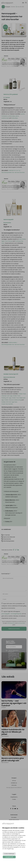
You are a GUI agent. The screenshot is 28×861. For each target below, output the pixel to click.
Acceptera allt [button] (9, 857)
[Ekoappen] (8, 823)
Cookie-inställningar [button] (9, 853)
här (13, 848)
